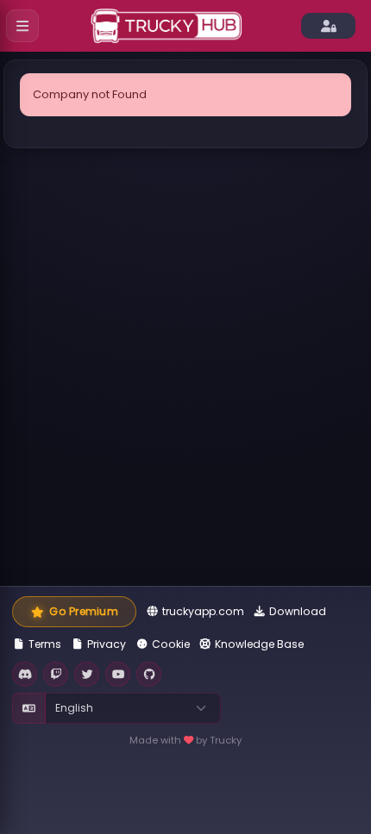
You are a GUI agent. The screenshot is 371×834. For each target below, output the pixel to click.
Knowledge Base (259, 644)
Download (297, 611)
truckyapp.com (203, 611)
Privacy (106, 644)
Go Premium (83, 611)
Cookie (171, 644)
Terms (44, 644)
